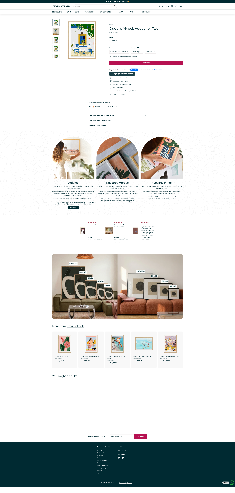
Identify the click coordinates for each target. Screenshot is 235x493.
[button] (116, 242)
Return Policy (101, 463)
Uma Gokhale (113, 32)
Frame (111, 48)
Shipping (120, 56)
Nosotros (100, 455)
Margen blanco (137, 48)
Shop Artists (73, 208)
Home (111, 25)
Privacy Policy (101, 468)
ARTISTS (133, 12)
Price (111, 37)
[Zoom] (82, 40)
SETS (77, 12)
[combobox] (95, 6)
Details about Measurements (101, 115)
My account (101, 473)
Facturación (101, 453)
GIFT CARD (146, 12)
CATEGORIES (89, 12)
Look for (99, 470)
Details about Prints (97, 126)
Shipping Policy (102, 460)
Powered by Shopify (125, 483)
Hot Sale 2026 (101, 450)
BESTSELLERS (57, 12)
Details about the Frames (100, 120)
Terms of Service (102, 465)
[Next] (56, 59)
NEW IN (68, 12)
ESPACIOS (121, 12)
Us (98, 458)
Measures (148, 48)
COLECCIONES (106, 12)
